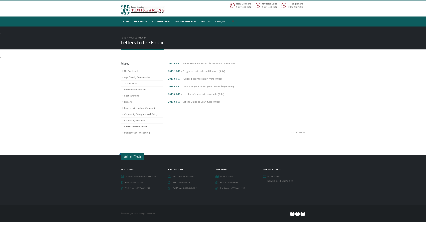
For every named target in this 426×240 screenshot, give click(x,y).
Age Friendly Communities (137, 77)
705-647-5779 (136, 182)
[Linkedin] (303, 214)
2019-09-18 (174, 94)
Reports (128, 101)
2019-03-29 (174, 101)
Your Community (161, 21)
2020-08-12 (174, 63)
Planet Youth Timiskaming (137, 132)
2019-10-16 (174, 71)
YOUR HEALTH (140, 21)
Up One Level (131, 71)
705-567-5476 (183, 182)
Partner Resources (185, 21)
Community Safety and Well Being (140, 114)
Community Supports (134, 120)
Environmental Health (135, 89)
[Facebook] (292, 214)
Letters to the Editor (135, 126)
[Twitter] (297, 214)
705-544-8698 (231, 182)
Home (126, 21)
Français (220, 21)
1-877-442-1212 (142, 188)
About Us (206, 21)
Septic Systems (131, 95)
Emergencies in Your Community (140, 108)
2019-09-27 (174, 78)
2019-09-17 (174, 86)
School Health (131, 83)
